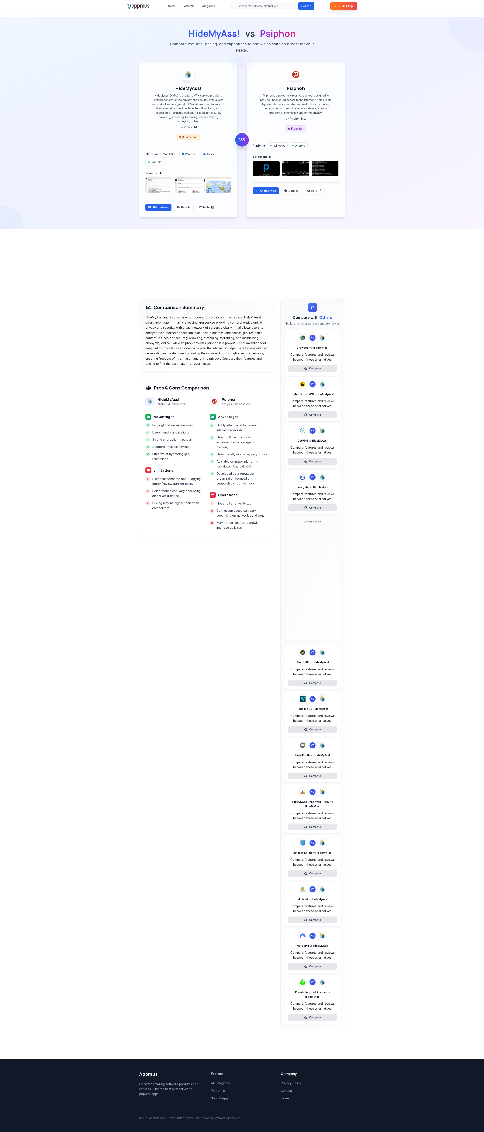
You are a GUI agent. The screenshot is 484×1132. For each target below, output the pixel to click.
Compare (315, 368)
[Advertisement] (242, 257)
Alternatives (160, 207)
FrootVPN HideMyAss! (312, 662)
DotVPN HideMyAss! (312, 440)
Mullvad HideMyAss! (312, 899)
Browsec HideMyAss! (312, 347)
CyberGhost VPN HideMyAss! (313, 394)
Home (172, 6)
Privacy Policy (291, 1083)
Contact (286, 1091)
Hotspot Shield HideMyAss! (312, 852)
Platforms (188, 6)
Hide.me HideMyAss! (312, 708)
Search (306, 6)
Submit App (345, 6)
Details (185, 207)
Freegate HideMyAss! (312, 487)
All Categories (221, 1083)
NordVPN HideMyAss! (313, 945)
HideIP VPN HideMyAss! (312, 755)
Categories (207, 6)
